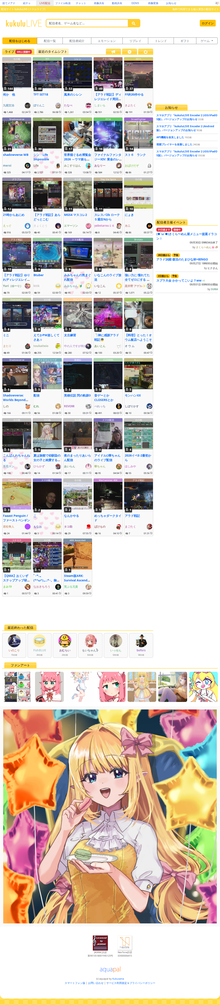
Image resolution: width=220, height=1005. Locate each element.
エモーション (107, 41)
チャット (81, 3)
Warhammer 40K (108, 480)
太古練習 (70, 335)
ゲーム (206, 41)
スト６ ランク (135, 155)
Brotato (138, 239)
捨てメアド (8, 3)
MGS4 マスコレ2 (75, 215)
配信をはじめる (19, 41)
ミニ (6, 335)
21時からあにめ (13, 215)
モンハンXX (133, 395)
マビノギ (77, 299)
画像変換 (153, 3)
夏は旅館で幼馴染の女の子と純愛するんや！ (47, 459)
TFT (47, 58)
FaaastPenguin (16, 480)
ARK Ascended (78, 540)
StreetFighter (138, 119)
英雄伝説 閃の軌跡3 (77, 395)
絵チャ (27, 3)
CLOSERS (108, 359)
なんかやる (71, 516)
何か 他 (9, 94)
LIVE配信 (45, 3)
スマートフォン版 (75, 983)
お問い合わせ (96, 983)
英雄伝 (77, 359)
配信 (37, 395)
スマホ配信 (78, 239)
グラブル (16, 179)
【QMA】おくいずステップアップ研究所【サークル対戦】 (16, 580)
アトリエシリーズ (47, 359)
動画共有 (117, 3)
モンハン (138, 359)
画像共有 (99, 3)
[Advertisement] (77, 610)
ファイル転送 (63, 3)
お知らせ (171, 3)
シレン (77, 58)
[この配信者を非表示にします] (29, 112)
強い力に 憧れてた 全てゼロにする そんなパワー (137, 279)
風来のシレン (73, 94)
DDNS (135, 3)
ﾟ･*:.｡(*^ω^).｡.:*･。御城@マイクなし (47, 580)
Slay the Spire (108, 179)
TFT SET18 (41, 94)
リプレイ (135, 41)
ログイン (208, 23)
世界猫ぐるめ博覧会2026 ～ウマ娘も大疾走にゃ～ (77, 159)
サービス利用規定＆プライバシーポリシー (130, 983)
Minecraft (47, 119)
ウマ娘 (77, 119)
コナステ (16, 540)
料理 (138, 299)
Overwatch (17, 299)
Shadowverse (16, 119)
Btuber (39, 275)
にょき (129, 215)
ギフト (184, 41)
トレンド (161, 41)
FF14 (108, 119)
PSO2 (108, 239)
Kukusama (118, 978)
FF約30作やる (134, 94)
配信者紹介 (76, 41)
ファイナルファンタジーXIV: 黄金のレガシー (107, 159)
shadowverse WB (15, 155)
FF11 (138, 58)
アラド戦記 (108, 58)
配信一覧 (50, 41)
